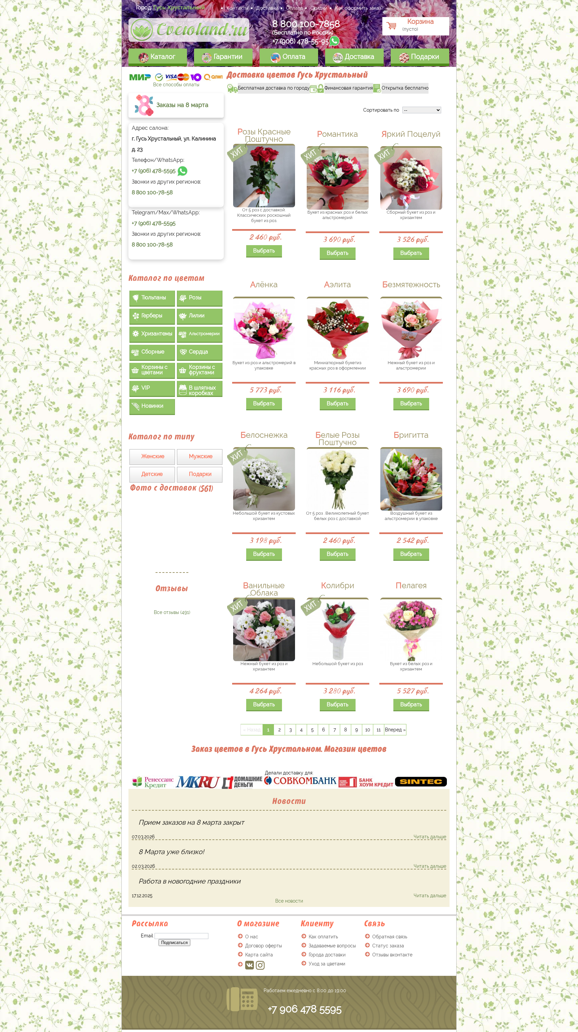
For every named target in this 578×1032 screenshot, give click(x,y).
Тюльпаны (153, 297)
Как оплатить (323, 936)
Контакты (237, 8)
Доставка (267, 8)
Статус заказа (388, 945)
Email (147, 935)
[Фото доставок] (171, 536)
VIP (145, 388)
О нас (251, 936)
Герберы (151, 315)
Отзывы (172, 588)
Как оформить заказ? (359, 8)
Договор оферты (263, 945)
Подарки (424, 57)
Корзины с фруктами (202, 370)
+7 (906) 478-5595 (154, 171)
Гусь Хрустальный (179, 7)
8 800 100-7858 (306, 23)
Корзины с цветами (154, 370)
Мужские (200, 456)
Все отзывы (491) (172, 612)
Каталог (162, 57)
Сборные (152, 351)
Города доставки (327, 954)
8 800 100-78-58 (152, 192)
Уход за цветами (327, 963)
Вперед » (395, 729)
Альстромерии (204, 333)
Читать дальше (430, 836)
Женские (152, 456)
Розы (195, 297)
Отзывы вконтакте (392, 954)
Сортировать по (381, 110)
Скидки (318, 8)
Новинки (152, 406)
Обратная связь (389, 936)
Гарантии (227, 57)
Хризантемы (156, 333)
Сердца (198, 351)
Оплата (294, 8)
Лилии (196, 315)
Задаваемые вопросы (332, 945)
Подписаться (174, 942)
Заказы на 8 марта (181, 104)
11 (379, 729)
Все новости (289, 901)
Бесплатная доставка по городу (268, 87)
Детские (152, 474)
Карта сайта (259, 954)
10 (367, 729)
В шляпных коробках (202, 390)
